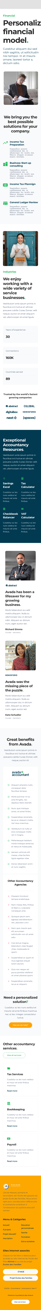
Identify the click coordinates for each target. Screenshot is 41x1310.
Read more (12, 1090)
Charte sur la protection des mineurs (20, 1295)
